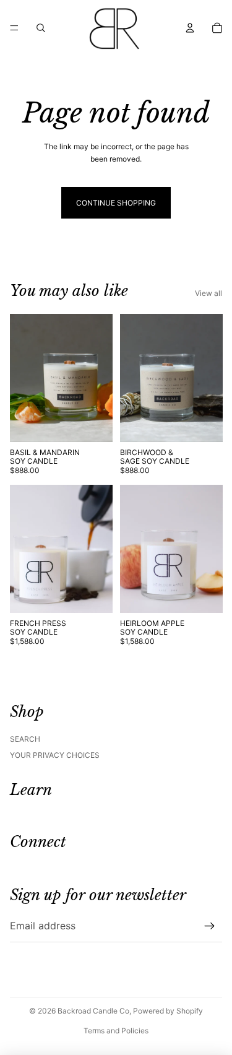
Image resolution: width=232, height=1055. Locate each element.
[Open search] (40, 27)
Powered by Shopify (168, 1010)
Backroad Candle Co (93, 1010)
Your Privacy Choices (55, 755)
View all (208, 293)
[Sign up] (209, 926)
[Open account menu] (190, 27)
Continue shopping (116, 202)
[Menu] (14, 28)
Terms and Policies (116, 1030)
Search (25, 739)
